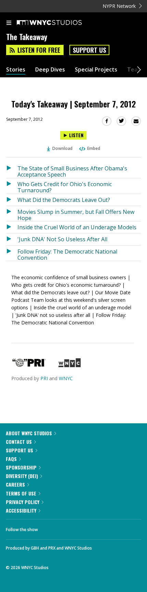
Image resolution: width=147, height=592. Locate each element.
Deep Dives (50, 69)
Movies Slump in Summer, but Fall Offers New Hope (75, 214)
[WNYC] (69, 365)
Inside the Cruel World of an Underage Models (76, 227)
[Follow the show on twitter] (69, 527)
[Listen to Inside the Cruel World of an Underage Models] (11, 227)
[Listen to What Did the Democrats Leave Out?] (11, 200)
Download (62, 148)
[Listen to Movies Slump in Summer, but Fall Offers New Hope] (11, 213)
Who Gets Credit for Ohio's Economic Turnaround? (64, 187)
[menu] (8, 23)
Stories (15, 69)
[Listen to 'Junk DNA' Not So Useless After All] (11, 239)
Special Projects (96, 69)
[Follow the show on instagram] (87, 527)
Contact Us (19, 441)
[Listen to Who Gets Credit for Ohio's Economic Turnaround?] (11, 186)
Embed (93, 148)
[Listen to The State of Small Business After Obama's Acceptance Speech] (11, 170)
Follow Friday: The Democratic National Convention (67, 254)
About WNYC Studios (29, 433)
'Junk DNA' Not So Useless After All (62, 239)
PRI (44, 378)
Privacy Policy (22, 501)
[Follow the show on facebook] (50, 527)
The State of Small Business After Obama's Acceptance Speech (72, 171)
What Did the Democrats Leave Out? (63, 200)
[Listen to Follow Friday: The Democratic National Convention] (11, 253)
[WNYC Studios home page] (58, 23)
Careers (15, 484)
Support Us (89, 50)
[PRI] (29, 365)
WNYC (66, 378)
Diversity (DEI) (22, 475)
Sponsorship (21, 467)
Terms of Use (21, 493)
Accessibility (21, 510)
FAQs (11, 458)
